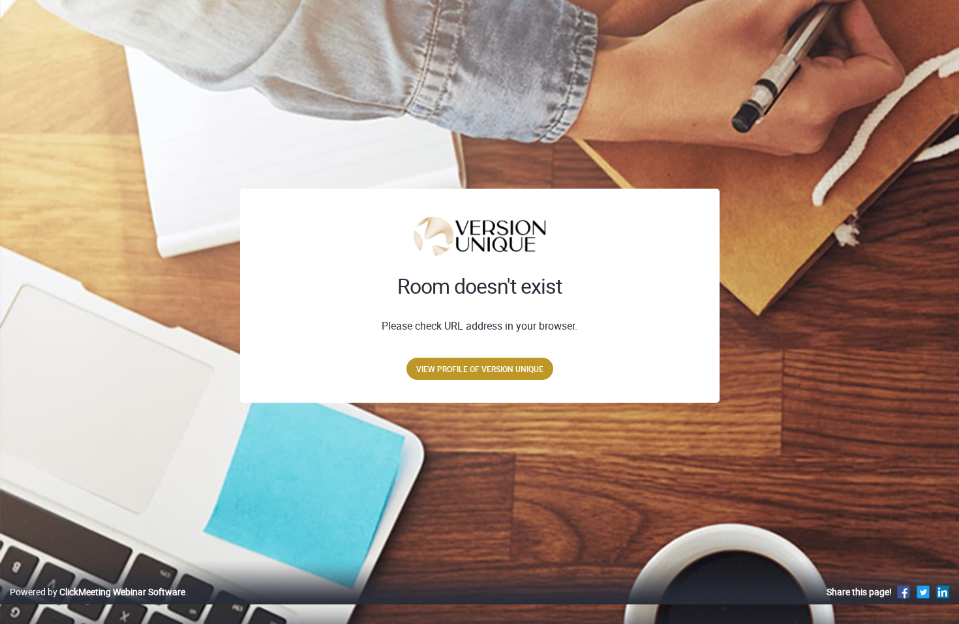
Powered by (97, 591)
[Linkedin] (942, 591)
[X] (923, 591)
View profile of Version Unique (479, 369)
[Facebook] (903, 591)
